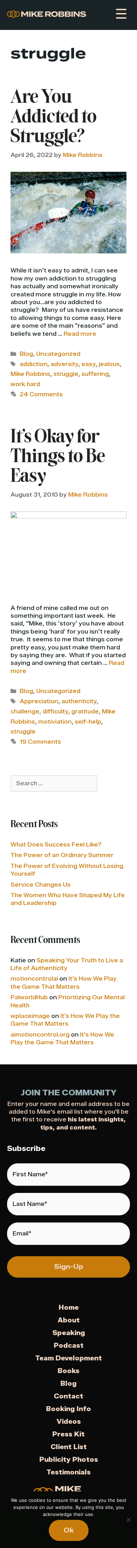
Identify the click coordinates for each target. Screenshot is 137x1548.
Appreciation (39, 701)
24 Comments (41, 394)
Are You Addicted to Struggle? (54, 117)
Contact (68, 1396)
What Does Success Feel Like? (56, 844)
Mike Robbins (30, 374)
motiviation (55, 721)
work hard (25, 384)
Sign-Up (68, 1267)
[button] (120, 14)
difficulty (55, 711)
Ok (69, 1530)
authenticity (79, 701)
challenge (25, 711)
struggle (65, 374)
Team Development (68, 1358)
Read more (80, 334)
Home (69, 1307)
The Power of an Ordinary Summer (62, 855)
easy (88, 364)
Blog (26, 354)
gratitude (85, 711)
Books (68, 1371)
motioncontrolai (34, 978)
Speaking (68, 1333)
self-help (88, 721)
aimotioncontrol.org (40, 1034)
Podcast (69, 1345)
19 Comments (40, 741)
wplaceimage (30, 1016)
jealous (109, 364)
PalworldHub (29, 997)
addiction (33, 364)
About (69, 1320)
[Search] (107, 783)
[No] (128, 1519)
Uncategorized (58, 354)
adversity (64, 364)
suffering (95, 374)
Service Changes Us (41, 884)
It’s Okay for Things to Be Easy (58, 457)
